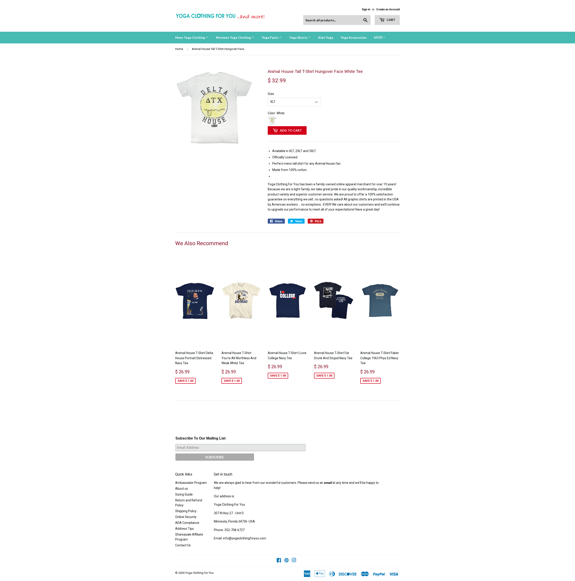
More (378, 37)
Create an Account (388, 9)
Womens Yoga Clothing (234, 37)
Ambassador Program (191, 483)
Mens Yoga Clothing (190, 37)
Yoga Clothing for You (199, 572)
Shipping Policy (186, 511)
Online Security (186, 517)
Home (179, 49)
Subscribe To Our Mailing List (200, 438)
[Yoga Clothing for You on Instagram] (294, 561)
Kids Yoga (325, 37)
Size (271, 94)
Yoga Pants (270, 37)
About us (181, 488)
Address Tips (184, 528)
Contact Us (183, 545)
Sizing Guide (184, 494)
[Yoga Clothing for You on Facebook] (278, 561)
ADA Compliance (187, 523)
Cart (390, 20)
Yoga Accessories (354, 37)
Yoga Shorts (298, 37)
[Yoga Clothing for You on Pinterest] (286, 561)
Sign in (366, 9)
